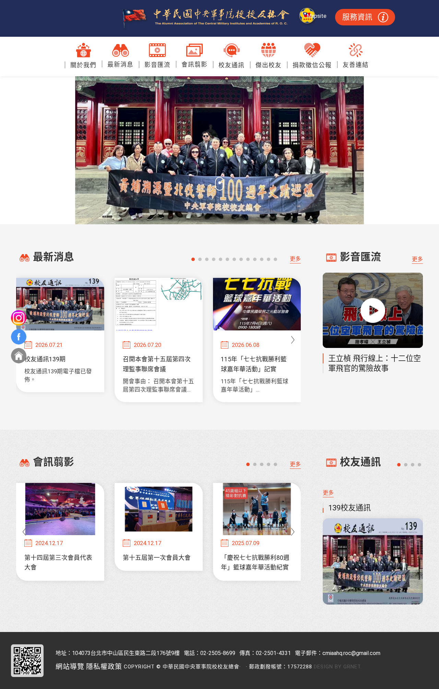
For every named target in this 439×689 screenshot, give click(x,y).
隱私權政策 (104, 667)
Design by (328, 667)
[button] (193, 259)
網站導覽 (70, 667)
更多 (295, 259)
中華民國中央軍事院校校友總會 (219, 19)
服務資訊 (357, 17)
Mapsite (317, 16)
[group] (60, 335)
